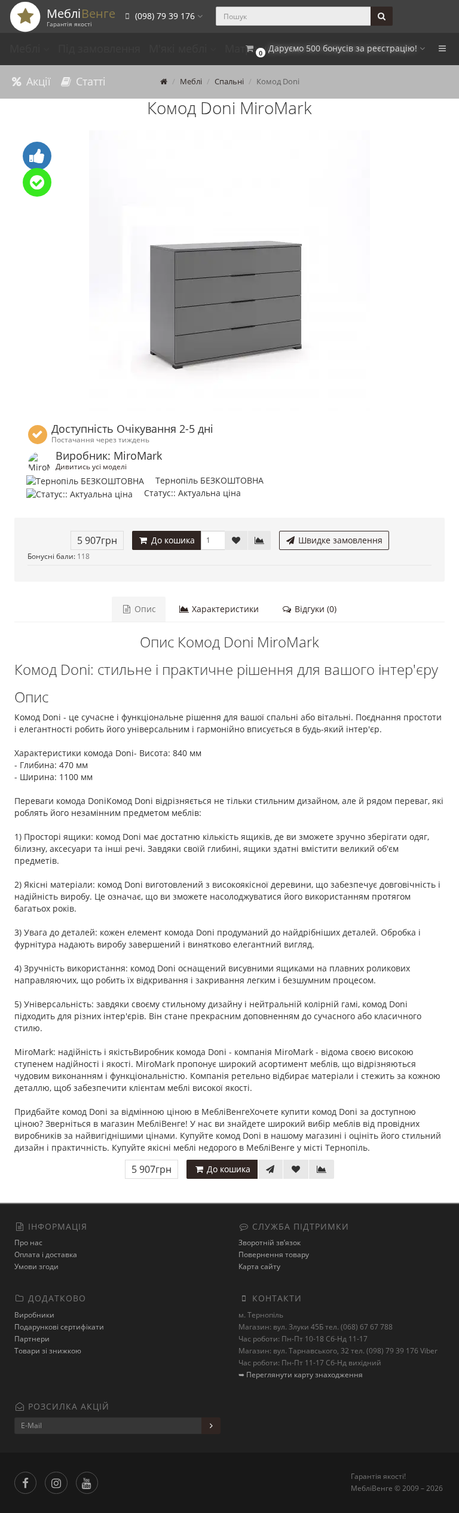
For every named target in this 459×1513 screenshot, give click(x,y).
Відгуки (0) (314, 609)
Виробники (34, 1315)
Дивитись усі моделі (91, 466)
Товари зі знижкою (47, 1351)
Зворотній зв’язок (269, 1242)
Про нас (28, 1242)
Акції (37, 81)
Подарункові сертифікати (59, 1327)
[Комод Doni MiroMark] (229, 270)
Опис (144, 609)
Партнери (32, 1339)
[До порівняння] (259, 540)
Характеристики (224, 609)
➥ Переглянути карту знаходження (300, 1375)
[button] (334, 48)
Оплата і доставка (45, 1254)
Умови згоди (36, 1266)
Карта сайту (259, 1266)
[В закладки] (236, 540)
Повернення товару (273, 1254)
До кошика (172, 540)
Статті (89, 81)
